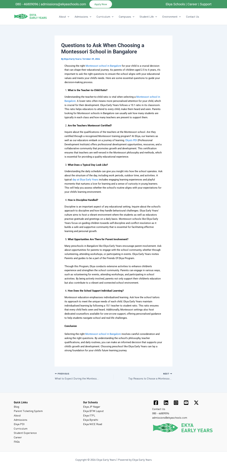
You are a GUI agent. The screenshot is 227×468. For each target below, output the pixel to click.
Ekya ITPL (89, 415)
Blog (16, 406)
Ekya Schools (175, 4)
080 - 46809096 (26, 4)
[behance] (187, 402)
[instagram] (176, 402)
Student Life (147, 16)
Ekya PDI (19, 424)
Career (192, 4)
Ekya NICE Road (92, 424)
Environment (169, 16)
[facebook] (156, 402)
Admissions (81, 16)
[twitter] (166, 402)
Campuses (125, 16)
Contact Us (192, 16)
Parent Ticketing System (28, 411)
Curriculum (103, 16)
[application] (67, 16)
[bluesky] (197, 402)
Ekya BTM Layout (93, 411)
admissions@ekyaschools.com (63, 4)
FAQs (17, 441)
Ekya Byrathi (90, 419)
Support (206, 4)
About (17, 415)
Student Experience (25, 433)
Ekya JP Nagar (91, 406)
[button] (100, 4)
